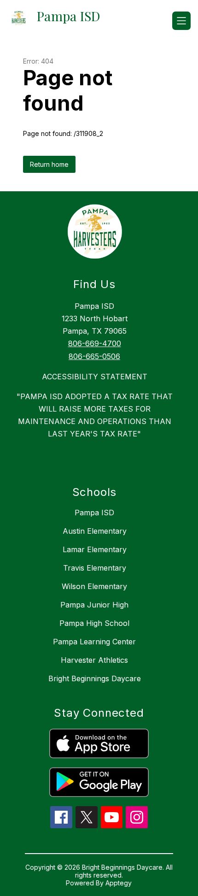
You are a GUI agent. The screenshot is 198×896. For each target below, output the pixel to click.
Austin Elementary (95, 531)
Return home (49, 164)
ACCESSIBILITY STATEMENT (94, 376)
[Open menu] (181, 21)
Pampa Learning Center (94, 641)
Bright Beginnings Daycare (94, 678)
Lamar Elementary (95, 549)
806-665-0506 (94, 356)
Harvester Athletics (94, 660)
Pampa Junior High (94, 604)
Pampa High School (94, 623)
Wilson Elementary (94, 586)
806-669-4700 (94, 343)
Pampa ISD (94, 512)
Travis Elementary (94, 567)
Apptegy (118, 883)
